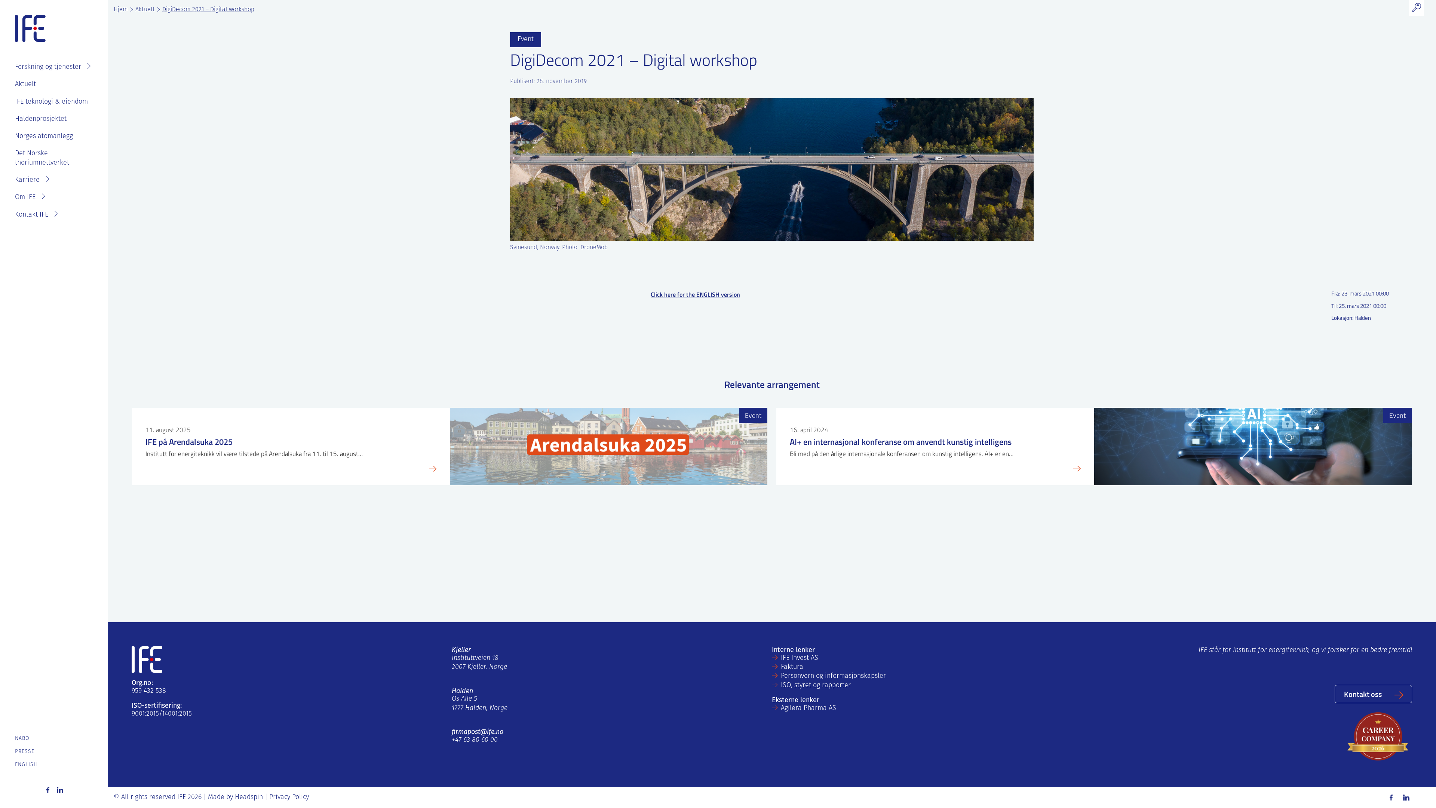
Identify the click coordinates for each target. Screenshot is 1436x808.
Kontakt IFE (31, 215)
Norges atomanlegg (44, 136)
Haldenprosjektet (41, 119)
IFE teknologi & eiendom (51, 102)
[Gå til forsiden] (30, 28)
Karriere (27, 180)
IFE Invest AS (799, 658)
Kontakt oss (1363, 694)
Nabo (22, 738)
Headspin (249, 797)
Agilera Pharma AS (808, 708)
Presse (25, 752)
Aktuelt (25, 84)
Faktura (792, 667)
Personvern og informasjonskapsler (833, 676)
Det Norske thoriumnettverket (42, 158)
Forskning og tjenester (48, 67)
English (26, 765)
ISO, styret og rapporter (816, 685)
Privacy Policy (289, 797)
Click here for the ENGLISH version (695, 294)
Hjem (121, 10)
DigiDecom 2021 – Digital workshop (208, 10)
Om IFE (25, 197)
